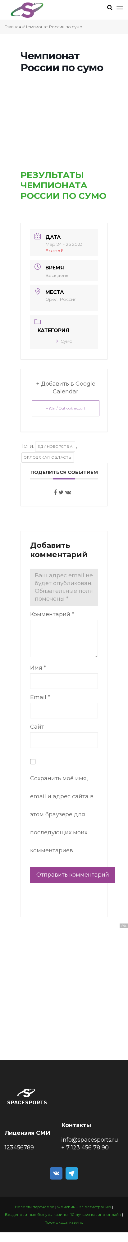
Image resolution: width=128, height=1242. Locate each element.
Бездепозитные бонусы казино (36, 1214)
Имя (38, 667)
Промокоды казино (64, 1222)
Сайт (37, 726)
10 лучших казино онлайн (96, 1214)
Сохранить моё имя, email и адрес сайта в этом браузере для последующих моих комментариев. (62, 814)
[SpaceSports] (27, 10)
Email (40, 697)
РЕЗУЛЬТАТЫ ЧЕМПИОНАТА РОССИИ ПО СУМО (63, 185)
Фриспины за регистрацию (84, 1206)
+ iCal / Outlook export (65, 408)
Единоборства (55, 446)
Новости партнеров (34, 1206)
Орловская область (47, 457)
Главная (13, 26)
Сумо (66, 341)
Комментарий (52, 614)
